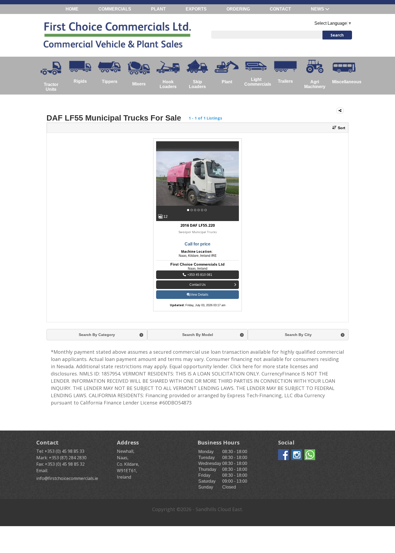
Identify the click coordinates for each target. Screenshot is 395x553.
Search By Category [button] (97, 334)
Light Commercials (257, 81)
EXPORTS (196, 9)
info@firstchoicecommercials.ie (67, 478)
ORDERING (238, 9)
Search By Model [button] (197, 334)
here (247, 366)
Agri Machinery (314, 84)
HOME (72, 9)
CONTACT (280, 9)
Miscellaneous (345, 81)
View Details (199, 295)
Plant (227, 81)
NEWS (318, 9)
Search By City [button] (298, 334)
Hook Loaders (168, 84)
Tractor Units (51, 87)
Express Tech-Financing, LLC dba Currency (276, 395)
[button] (336, 128)
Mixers (139, 84)
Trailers (285, 81)
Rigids (80, 81)
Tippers (109, 81)
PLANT (158, 9)
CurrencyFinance (280, 373)
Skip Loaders (197, 84)
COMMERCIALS (114, 9)
